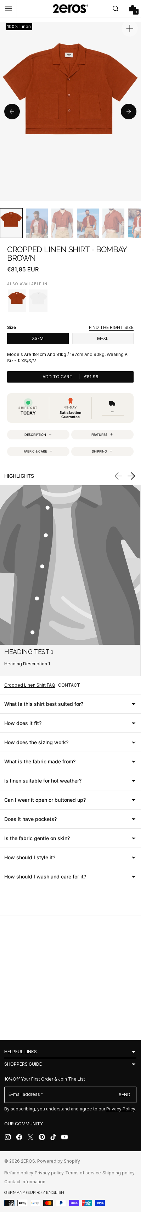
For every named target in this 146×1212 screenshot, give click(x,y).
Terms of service (83, 1172)
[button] (8, 8)
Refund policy (18, 1172)
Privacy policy (49, 1172)
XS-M (38, 338)
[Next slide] (128, 111)
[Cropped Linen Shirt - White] (38, 301)
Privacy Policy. (121, 1108)
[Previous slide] (12, 111)
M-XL (102, 338)
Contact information (24, 1181)
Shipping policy (118, 1172)
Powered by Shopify (58, 1161)
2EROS (28, 1161)
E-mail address (24, 1094)
